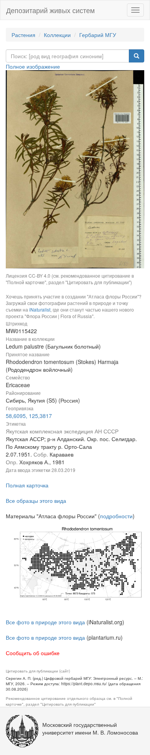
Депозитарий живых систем (50, 10)
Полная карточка (27, 485)
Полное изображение (33, 66)
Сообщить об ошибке (33, 653)
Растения (23, 35)
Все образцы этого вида (36, 500)
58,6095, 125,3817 (29, 416)
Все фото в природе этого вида (45, 622)
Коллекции (57, 35)
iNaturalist (39, 309)
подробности (116, 516)
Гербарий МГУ (97, 35)
